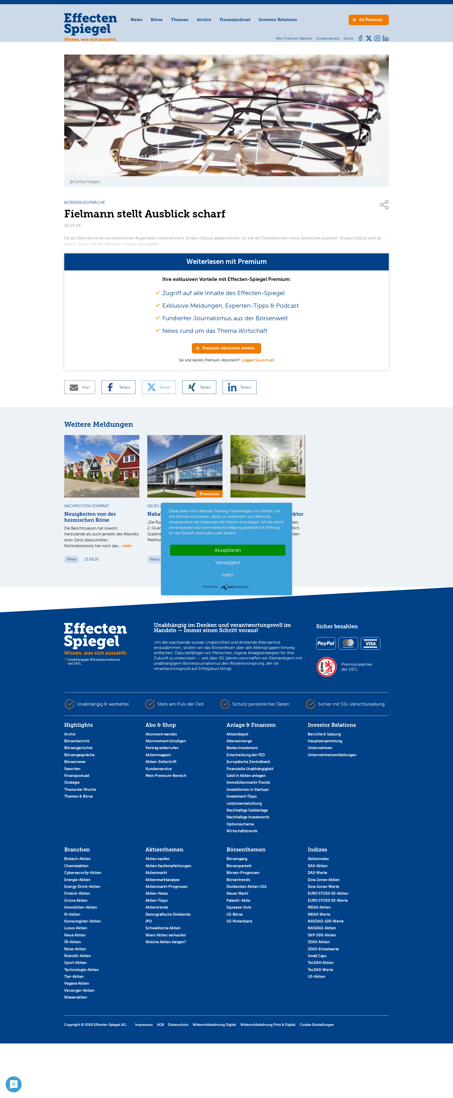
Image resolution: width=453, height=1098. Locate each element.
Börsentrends (238, 880)
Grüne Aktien (76, 900)
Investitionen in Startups (247, 789)
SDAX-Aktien (319, 942)
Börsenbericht (76, 741)
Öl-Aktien (72, 942)
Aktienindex (318, 859)
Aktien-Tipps (156, 900)
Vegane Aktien (76, 983)
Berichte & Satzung (324, 734)
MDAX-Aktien (319, 907)
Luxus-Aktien (75, 928)
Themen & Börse (78, 796)
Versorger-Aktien (79, 990)
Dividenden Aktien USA (246, 886)
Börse (157, 19)
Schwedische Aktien (163, 928)
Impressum (144, 1025)
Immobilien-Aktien (80, 907)
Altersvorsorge (239, 741)
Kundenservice (158, 769)
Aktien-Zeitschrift (160, 762)
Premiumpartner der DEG (357, 666)
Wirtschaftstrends (241, 831)
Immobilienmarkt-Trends (248, 782)
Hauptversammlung (325, 741)
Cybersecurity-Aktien (82, 873)
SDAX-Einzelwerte (323, 949)
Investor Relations (278, 19)
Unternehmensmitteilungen (332, 755)
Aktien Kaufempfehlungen (168, 866)
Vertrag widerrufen (162, 748)
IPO (148, 921)
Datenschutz (178, 1025)
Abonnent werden (161, 734)
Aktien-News (156, 893)
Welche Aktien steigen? (165, 942)
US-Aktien (316, 976)
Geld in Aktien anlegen (246, 776)
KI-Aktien (72, 914)
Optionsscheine (240, 824)
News (136, 19)
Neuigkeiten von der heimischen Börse (90, 517)
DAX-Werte (317, 873)
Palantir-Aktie (238, 900)
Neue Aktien (75, 935)
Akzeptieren (227, 550)
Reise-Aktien (75, 949)
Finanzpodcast (235, 19)
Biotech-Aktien (77, 859)
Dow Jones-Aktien (324, 880)
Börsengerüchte (78, 748)
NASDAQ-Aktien (322, 928)
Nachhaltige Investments (247, 817)
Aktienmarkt (156, 873)
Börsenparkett (238, 866)
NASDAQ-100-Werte (326, 921)
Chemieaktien (76, 866)
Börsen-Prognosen (243, 873)
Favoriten (72, 769)
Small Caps (317, 956)
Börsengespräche (79, 755)
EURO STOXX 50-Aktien (328, 893)
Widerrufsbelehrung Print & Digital (267, 1025)
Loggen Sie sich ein (257, 360)
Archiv (204, 19)
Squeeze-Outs (238, 907)
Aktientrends (156, 907)
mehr (127, 545)
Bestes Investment (242, 748)
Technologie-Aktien (81, 970)
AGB (160, 1025)
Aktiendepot (237, 734)
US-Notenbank (239, 921)
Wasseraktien (75, 997)
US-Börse (234, 914)
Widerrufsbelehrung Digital (214, 1025)
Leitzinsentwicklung (244, 803)
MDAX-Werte (319, 914)
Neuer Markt (237, 893)
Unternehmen (320, 748)
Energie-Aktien (77, 880)
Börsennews (74, 762)
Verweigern (227, 562)
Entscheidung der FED (245, 755)
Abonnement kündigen (165, 741)
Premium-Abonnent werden (228, 348)
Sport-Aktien (75, 963)
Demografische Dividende (168, 914)
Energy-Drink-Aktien (82, 886)
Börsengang (236, 859)
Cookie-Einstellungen (317, 1025)
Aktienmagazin (158, 755)
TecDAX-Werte (320, 970)
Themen (179, 19)
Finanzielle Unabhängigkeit (249, 769)
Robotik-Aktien (77, 956)
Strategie (72, 782)
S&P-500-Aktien (322, 935)
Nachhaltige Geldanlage (247, 810)
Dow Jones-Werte (323, 886)
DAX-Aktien (318, 866)
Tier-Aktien (74, 976)
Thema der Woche (80, 789)
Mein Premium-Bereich (165, 776)
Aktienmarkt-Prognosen (166, 886)
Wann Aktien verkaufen (165, 935)
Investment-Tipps (241, 796)
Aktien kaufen (157, 859)
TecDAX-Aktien (321, 963)
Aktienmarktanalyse (162, 880)
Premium (370, 20)
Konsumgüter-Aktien (82, 921)
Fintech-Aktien (77, 893)
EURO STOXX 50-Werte (328, 900)
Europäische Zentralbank (248, 762)
